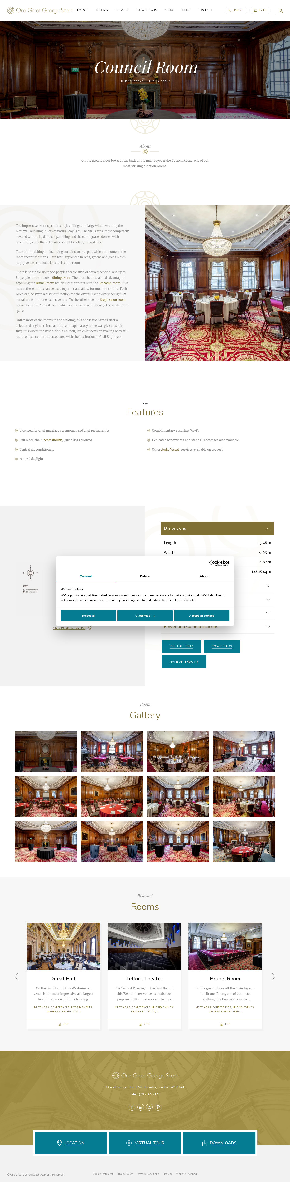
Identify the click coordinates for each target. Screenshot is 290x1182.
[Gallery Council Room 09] (46, 841)
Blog (186, 10)
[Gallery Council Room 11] (178, 841)
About (170, 10)
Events (83, 10)
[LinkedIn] (140, 1107)
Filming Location (143, 1011)
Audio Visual (170, 449)
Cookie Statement (103, 1174)
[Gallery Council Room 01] (46, 751)
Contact (205, 10)
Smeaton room (109, 283)
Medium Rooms (159, 81)
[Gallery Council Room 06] (112, 796)
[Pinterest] (158, 1107)
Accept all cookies (201, 615)
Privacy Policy (125, 1174)
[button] (273, 976)
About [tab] (204, 576)
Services (122, 10)
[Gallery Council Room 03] (178, 751)
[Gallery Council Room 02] (112, 751)
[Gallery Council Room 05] (46, 796)
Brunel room (45, 283)
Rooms (102, 10)
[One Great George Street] (39, 10)
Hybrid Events (81, 1007)
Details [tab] (145, 576)
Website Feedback (186, 1174)
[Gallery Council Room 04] (244, 751)
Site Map (168, 1174)
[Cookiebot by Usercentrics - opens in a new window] (212, 563)
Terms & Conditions (147, 1174)
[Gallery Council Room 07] (178, 796)
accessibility (53, 440)
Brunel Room (225, 978)
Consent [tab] (86, 576)
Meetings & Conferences (51, 1007)
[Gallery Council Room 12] (244, 841)
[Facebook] (132, 1107)
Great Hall (63, 978)
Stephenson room (113, 300)
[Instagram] (149, 1107)
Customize (142, 615)
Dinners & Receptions (62, 1011)
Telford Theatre (144, 978)
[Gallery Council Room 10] (112, 841)
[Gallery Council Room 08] (244, 796)
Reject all (88, 615)
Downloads (147, 10)
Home (124, 81)
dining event (61, 278)
